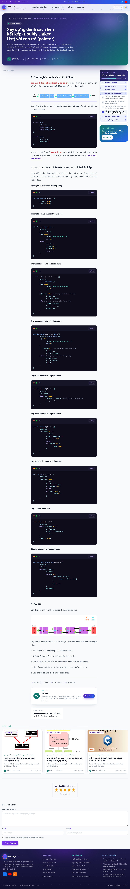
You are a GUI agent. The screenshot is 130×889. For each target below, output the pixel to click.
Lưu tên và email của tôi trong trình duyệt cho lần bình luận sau (24, 838)
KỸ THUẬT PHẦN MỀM (76, 7)
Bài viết (87, 696)
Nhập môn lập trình (79, 869)
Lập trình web (47, 869)
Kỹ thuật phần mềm (49, 859)
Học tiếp (106, 137)
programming (70, 682)
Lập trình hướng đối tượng (81, 876)
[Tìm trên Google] (126, 7)
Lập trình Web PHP (78, 866)
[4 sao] (69, 790)
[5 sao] (73, 790)
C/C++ (45, 682)
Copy (92, 116)
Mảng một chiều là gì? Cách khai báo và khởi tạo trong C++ (105, 759)
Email (68, 829)
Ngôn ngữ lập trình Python (81, 863)
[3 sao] (65, 790)
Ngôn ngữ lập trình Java (80, 859)
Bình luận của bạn (9, 809)
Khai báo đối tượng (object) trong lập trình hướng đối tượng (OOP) (64, 759)
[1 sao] (56, 790)
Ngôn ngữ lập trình (49, 863)
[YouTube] (126, 2)
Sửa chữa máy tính (49, 873)
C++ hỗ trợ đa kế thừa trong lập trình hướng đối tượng (19, 759)
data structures (56, 682)
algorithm (35, 682)
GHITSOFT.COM (34, 885)
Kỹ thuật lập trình (24, 18)
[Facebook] (122, 2)
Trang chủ (10, 18)
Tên (4, 829)
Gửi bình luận (11, 843)
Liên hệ (11, 2)
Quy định (17, 2)
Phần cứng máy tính (79, 873)
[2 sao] (61, 790)
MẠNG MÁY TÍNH (58, 7)
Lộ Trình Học (25, 2)
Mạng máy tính (48, 876)
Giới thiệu (4, 2)
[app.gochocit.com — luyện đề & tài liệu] (15, 874)
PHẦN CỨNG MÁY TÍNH (39, 7)
